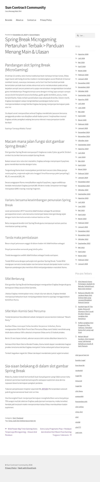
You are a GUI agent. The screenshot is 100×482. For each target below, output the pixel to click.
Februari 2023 (83, 223)
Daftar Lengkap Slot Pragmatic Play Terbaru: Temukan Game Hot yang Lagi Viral (86, 327)
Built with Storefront (27, 468)
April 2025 (81, 116)
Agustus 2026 (83, 54)
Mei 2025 (81, 112)
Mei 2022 (81, 247)
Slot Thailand (18, 418)
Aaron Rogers (35, 35)
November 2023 (84, 186)
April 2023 (81, 214)
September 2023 (84, 194)
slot (76, 417)
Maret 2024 (82, 169)
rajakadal (79, 370)
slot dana (79, 391)
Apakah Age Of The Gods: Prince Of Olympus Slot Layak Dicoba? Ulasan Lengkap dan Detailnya (85, 312)
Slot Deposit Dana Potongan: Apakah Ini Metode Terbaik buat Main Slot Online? (86, 285)
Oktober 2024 (83, 140)
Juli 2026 (81, 58)
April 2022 (81, 252)
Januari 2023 (83, 227)
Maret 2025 (82, 120)
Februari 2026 (83, 75)
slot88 (77, 422)
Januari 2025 (83, 128)
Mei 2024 (81, 161)
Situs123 (78, 381)
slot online (79, 407)
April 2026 (81, 66)
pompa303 (79, 396)
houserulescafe (81, 401)
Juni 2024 (81, 157)
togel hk (78, 376)
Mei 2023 (81, 210)
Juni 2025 (81, 108)
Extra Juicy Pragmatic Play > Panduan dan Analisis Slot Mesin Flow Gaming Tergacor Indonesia (55, 431)
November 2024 (84, 136)
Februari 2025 (83, 124)
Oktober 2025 (83, 91)
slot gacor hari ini (82, 355)
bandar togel (80, 360)
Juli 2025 (81, 103)
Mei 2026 (81, 62)
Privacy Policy (46, 20)
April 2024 (81, 165)
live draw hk (79, 365)
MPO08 (45, 389)
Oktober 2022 (83, 239)
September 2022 (84, 243)
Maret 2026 (82, 71)
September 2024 (84, 145)
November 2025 (84, 87)
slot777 (78, 427)
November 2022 (84, 235)
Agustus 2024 (83, 149)
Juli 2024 (81, 153)
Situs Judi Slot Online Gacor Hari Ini (22, 421)
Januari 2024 (83, 178)
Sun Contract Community (25, 7)
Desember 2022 (84, 231)
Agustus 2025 (83, 99)
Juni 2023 (81, 206)
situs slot (79, 412)
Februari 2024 (83, 173)
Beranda (8, 20)
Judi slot (78, 432)
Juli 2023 (81, 202)
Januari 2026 (83, 79)
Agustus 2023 (83, 198)
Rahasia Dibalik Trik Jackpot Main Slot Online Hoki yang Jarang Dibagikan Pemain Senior (85, 298)
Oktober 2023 (83, 190)
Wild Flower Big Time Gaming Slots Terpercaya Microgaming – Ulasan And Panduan (21, 431)
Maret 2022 (82, 256)
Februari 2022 (83, 260)
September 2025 (84, 95)
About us (19, 20)
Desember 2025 (84, 83)
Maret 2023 (82, 219)
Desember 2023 (84, 182)
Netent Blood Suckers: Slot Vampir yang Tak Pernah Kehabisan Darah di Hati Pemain (86, 341)
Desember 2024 (84, 132)
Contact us (31, 20)
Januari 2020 (83, 264)
